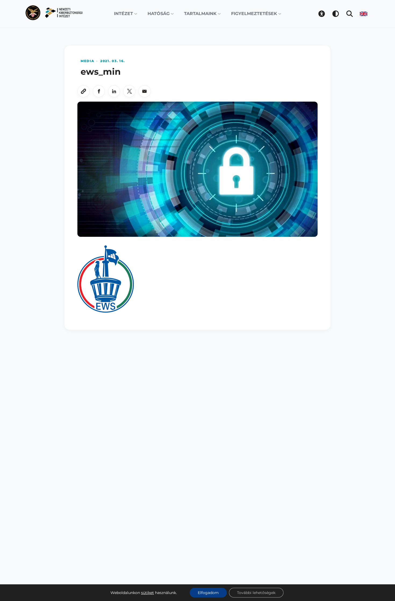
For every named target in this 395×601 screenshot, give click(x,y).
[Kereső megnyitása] (350, 14)
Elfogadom (208, 592)
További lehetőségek (256, 592)
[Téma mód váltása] (336, 14)
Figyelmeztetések (254, 13)
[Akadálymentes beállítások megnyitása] (322, 14)
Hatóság (159, 13)
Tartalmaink (200, 13)
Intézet (123, 13)
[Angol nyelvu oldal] (363, 14)
